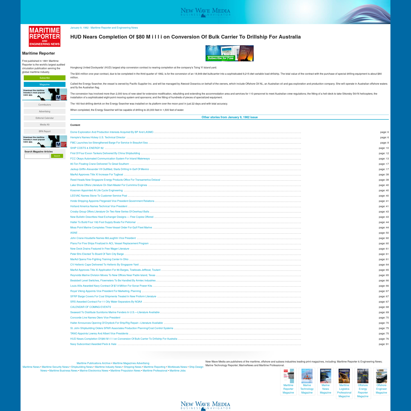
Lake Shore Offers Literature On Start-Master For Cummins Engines (108, 185)
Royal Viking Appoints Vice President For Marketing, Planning (105, 291)
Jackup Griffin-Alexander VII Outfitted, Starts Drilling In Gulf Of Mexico (109, 169)
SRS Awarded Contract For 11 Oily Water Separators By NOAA (106, 301)
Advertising (44, 111)
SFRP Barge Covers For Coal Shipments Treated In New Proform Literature (113, 296)
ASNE (74, 232)
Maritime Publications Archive (94, 363)
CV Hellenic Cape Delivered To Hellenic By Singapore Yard (104, 264)
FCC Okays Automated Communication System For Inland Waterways (110, 158)
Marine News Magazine (325, 388)
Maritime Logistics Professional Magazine (344, 390)
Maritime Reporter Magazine (288, 388)
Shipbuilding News (82, 367)
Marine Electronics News (94, 370)
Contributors (44, 104)
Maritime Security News (55, 367)
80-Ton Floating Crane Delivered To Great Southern (99, 164)
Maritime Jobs (178, 370)
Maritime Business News (63, 370)
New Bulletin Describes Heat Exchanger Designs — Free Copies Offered (111, 217)
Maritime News (31, 367)
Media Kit (44, 124)
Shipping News (132, 367)
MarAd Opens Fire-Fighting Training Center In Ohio (99, 259)
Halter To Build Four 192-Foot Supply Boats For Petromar (103, 222)
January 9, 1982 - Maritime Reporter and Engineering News (104, 27)
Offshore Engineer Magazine (381, 388)
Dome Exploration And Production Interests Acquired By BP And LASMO (111, 132)
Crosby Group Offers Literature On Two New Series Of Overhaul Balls (109, 211)
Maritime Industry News (108, 367)
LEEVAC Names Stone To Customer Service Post (98, 195)
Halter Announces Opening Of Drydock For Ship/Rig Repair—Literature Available (116, 323)
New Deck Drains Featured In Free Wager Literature (99, 248)
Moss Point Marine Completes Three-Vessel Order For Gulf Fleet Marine (111, 227)
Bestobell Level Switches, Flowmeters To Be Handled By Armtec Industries (113, 280)
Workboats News (177, 367)
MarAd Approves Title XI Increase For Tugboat (96, 174)
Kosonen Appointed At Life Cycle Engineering (96, 190)
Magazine (45, 84)
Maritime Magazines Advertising (131, 363)
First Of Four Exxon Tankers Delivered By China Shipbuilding (105, 153)
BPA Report (45, 131)
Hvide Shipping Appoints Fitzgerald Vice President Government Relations (112, 201)
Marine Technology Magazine (307, 388)
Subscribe (45, 77)
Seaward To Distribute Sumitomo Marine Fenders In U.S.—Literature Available (115, 312)
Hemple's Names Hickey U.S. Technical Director (97, 137)
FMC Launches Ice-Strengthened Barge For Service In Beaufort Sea (109, 142)
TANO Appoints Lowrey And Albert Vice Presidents (99, 333)
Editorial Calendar (45, 117)
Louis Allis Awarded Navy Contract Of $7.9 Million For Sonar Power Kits (111, 285)
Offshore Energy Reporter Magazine (362, 390)
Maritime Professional (155, 370)
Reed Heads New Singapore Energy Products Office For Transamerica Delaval (115, 179)
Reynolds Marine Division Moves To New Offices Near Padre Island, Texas (112, 275)
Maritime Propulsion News (125, 370)
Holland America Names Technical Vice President (98, 206)
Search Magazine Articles (39, 151)
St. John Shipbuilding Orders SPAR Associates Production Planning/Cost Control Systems (121, 328)
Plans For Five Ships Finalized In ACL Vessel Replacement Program (109, 243)
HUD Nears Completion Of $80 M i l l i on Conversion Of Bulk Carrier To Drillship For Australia (123, 338)
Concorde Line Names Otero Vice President (95, 317)
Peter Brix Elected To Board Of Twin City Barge (97, 254)
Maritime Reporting (154, 367)
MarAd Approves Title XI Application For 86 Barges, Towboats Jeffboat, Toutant (115, 270)
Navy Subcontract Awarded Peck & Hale (93, 344)
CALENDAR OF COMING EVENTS (90, 307)
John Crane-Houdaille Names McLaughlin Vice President (103, 238)
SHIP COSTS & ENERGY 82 (87, 148)
